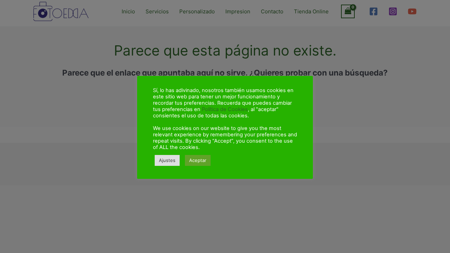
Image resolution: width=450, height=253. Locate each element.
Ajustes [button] (167, 160)
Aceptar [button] (197, 160)
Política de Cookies (225, 109)
